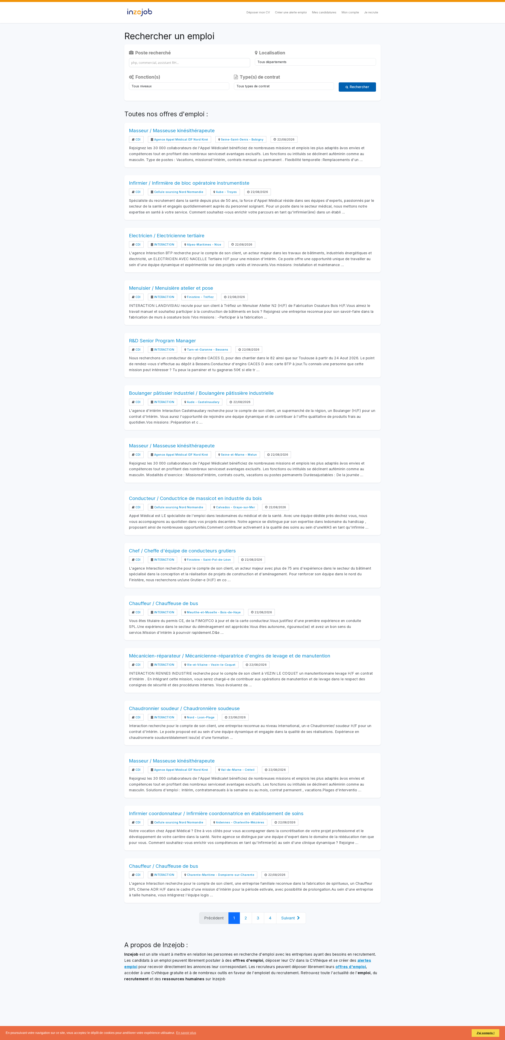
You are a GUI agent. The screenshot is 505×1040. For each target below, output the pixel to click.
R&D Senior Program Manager (162, 341)
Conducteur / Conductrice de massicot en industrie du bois (195, 498)
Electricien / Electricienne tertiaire (166, 235)
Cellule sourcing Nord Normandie (178, 192)
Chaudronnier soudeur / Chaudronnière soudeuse (184, 708)
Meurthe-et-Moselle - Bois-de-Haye (213, 612)
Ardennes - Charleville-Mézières (239, 822)
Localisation (271, 52)
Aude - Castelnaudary (202, 402)
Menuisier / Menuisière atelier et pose (171, 288)
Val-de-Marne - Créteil (237, 769)
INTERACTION (163, 244)
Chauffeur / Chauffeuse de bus (163, 603)
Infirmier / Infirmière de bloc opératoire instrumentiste (189, 183)
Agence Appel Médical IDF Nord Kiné (180, 139)
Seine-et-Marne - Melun (238, 454)
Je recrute (371, 12)
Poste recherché (152, 52)
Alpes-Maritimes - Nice (203, 244)
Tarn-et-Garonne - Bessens (207, 349)
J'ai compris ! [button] (486, 1032)
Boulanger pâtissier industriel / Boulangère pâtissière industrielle (201, 393)
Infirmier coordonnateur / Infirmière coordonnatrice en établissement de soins (216, 813)
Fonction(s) (147, 77)
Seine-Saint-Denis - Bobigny (241, 139)
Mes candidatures (324, 12)
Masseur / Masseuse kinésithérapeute (172, 130)
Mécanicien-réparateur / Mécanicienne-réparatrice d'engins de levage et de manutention (229, 656)
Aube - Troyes (226, 192)
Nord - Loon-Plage (200, 717)
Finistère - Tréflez (200, 297)
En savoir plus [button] (186, 1032)
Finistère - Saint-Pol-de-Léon (208, 559)
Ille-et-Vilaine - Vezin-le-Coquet (211, 664)
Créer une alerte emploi (291, 12)
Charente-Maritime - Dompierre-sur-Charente (220, 874)
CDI (138, 139)
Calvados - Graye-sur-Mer (235, 507)
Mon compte (350, 12)
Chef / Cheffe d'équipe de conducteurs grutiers (182, 551)
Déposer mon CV (258, 12)
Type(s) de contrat (259, 77)
